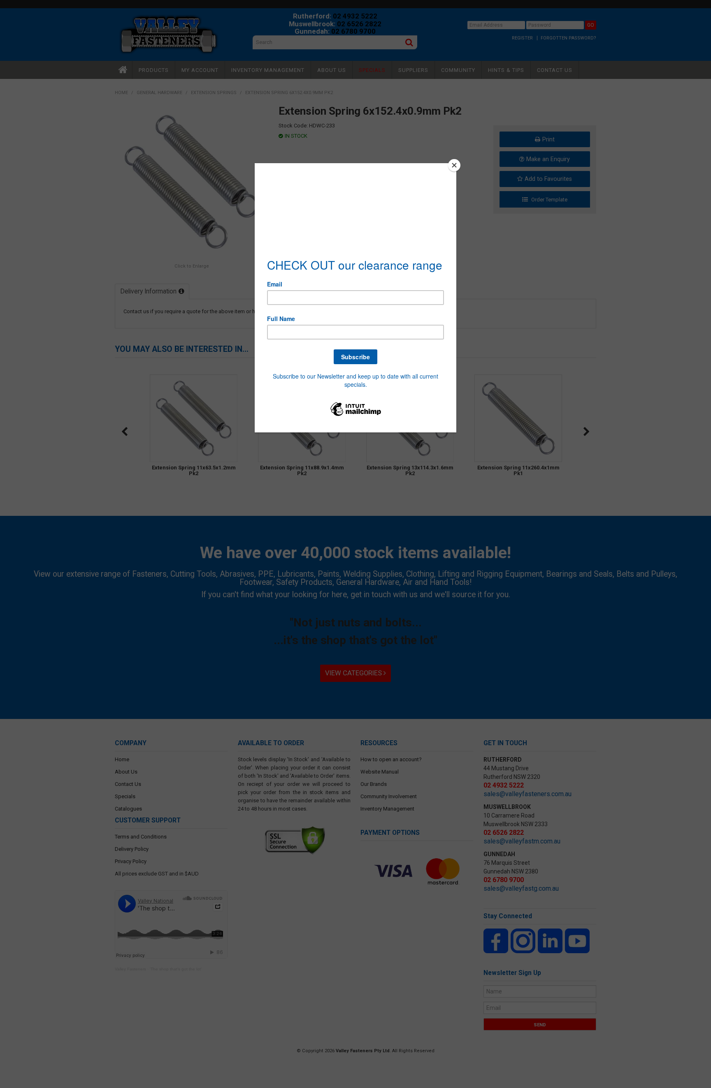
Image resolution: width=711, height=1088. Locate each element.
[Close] (454, 165)
